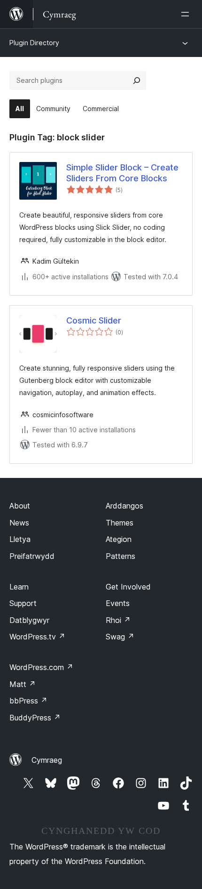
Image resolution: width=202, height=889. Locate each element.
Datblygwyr (29, 620)
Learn (19, 586)
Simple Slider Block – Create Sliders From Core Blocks (122, 172)
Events (118, 603)
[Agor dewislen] (187, 14)
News (19, 522)
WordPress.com (41, 667)
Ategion (119, 539)
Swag (120, 636)
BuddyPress (35, 717)
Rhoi (118, 620)
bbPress (28, 700)
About (19, 505)
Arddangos (124, 505)
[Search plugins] (136, 80)
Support (23, 603)
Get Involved (128, 586)
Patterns (120, 556)
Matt (22, 684)
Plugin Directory (34, 43)
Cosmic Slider (93, 320)
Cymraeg (46, 760)
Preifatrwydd (31, 556)
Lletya (20, 539)
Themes (119, 522)
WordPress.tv (37, 636)
